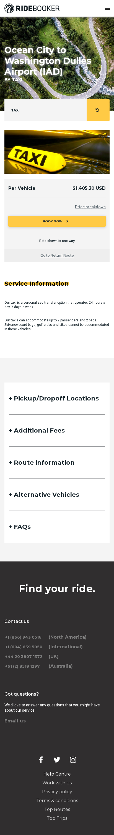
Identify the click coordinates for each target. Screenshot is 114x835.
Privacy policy (57, 791)
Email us (15, 721)
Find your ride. (57, 588)
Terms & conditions (57, 800)
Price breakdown (90, 207)
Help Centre (57, 774)
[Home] (33, 8)
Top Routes (57, 809)
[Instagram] (73, 759)
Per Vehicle (21, 188)
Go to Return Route (57, 255)
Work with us (57, 782)
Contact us (16, 621)
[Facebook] (40, 759)
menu (107, 8)
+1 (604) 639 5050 (23, 646)
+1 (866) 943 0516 (23, 637)
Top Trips (57, 818)
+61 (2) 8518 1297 (22, 666)
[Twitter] (57, 759)
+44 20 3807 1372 (23, 656)
